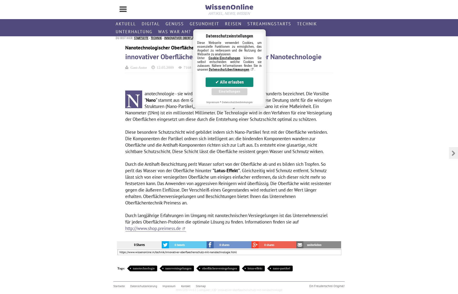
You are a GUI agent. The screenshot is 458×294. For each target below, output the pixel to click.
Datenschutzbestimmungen (229, 69)
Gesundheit (204, 24)
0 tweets (180, 245)
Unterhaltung (134, 31)
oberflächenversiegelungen (219, 268)
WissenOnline (229, 8)
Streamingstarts (269, 24)
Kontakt (185, 286)
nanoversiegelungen (178, 268)
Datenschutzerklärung (143, 286)
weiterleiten (314, 245)
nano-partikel (281, 268)
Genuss (175, 24)
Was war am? (174, 31)
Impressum (169, 286)
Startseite (141, 38)
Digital (151, 24)
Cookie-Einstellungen (224, 58)
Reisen (233, 24)
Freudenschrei (323, 286)
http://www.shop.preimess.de (153, 228)
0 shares (224, 245)
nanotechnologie (144, 268)
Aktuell (126, 24)
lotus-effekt (255, 268)
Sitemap (201, 286)
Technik (307, 24)
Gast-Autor (138, 67)
